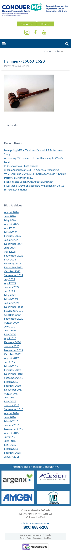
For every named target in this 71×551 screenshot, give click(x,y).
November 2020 (13, 310)
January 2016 (11, 425)
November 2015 (13, 428)
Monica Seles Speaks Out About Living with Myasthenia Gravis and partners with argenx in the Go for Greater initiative (34, 185)
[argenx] (17, 487)
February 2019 (12, 369)
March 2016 (11, 421)
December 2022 (13, 267)
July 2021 (9, 290)
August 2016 (11, 413)
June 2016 (10, 417)
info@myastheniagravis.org (35, 522)
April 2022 (10, 283)
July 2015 (9, 436)
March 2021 (11, 298)
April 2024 (10, 251)
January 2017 (11, 405)
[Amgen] (17, 502)
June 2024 (10, 247)
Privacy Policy (26, 538)
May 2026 (10, 220)
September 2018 (13, 377)
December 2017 (13, 389)
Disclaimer (37, 538)
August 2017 (11, 393)
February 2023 (12, 263)
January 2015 (11, 456)
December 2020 (13, 306)
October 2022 (12, 271)
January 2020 (11, 346)
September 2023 (13, 255)
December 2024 (13, 243)
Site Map (47, 538)
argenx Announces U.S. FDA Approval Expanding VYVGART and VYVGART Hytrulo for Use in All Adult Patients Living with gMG (35, 173)
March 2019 (11, 365)
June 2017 (10, 397)
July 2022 (9, 279)
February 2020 (12, 342)
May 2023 (10, 259)
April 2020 (10, 338)
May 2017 (10, 401)
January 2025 (11, 239)
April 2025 (10, 227)
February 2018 (12, 385)
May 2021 (10, 294)
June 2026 (10, 216)
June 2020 (10, 330)
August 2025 (11, 223)
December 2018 (13, 373)
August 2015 (11, 432)
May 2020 (10, 334)
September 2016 (13, 409)
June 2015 (10, 440)
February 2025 (12, 235)
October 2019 (12, 354)
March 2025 (11, 231)
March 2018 (11, 381)
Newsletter (27, 23)
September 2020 (13, 318)
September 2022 (13, 275)
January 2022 (11, 287)
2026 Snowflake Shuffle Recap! (21, 165)
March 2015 (11, 448)
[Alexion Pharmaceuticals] (53, 482)
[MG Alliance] (53, 502)
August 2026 (11, 212)
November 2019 (13, 350)
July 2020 (9, 326)
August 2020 (11, 322)
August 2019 (11, 358)
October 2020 (12, 314)
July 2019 (9, 361)
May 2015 (10, 444)
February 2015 (12, 452)
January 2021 (11, 302)
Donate (45, 23)
